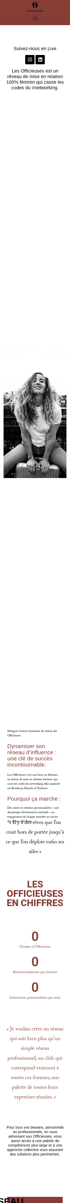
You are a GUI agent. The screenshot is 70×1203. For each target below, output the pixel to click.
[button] (35, 18)
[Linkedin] (40, 59)
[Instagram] (30, 59)
